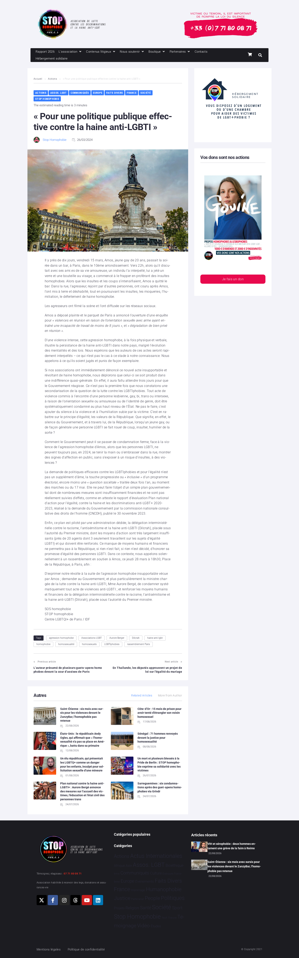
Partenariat (137, 898)
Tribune (172, 917)
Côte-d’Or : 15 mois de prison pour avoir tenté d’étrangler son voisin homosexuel (159, 712)
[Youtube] (87, 900)
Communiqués (80, 92)
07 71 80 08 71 (73, 873)
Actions (52, 78)
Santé (145, 907)
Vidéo (143, 925)
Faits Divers (114, 92)
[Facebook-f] (53, 900)
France (131, 92)
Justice (122, 898)
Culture (156, 873)
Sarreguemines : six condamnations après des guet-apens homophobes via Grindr (159, 787)
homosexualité (66, 644)
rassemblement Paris (138, 644)
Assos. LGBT (58, 92)
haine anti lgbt (155, 637)
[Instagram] (64, 900)
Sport (177, 907)
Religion (132, 908)
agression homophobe (61, 637)
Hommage (138, 890)
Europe (98, 92)
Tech (164, 917)
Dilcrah (136, 637)
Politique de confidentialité (86, 949)
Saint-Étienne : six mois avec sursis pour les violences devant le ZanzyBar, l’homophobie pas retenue (234, 866)
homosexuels (89, 644)
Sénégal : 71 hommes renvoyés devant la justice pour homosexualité (157, 737)
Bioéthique (174, 865)
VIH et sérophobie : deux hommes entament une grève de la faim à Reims (231, 846)
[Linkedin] (98, 900)
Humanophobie (163, 889)
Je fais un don (233, 279)
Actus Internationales (156, 856)
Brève (117, 873)
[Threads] (75, 900)
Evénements (144, 881)
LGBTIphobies (111, 644)
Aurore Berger (116, 637)
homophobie (43, 644)
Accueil (38, 78)
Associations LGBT (91, 637)
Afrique (119, 866)
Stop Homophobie (47, 98)
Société (145, 92)
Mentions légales (49, 949)
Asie (129, 866)
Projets (119, 908)
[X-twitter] (42, 900)
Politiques (173, 898)
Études (156, 926)
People (152, 898)
